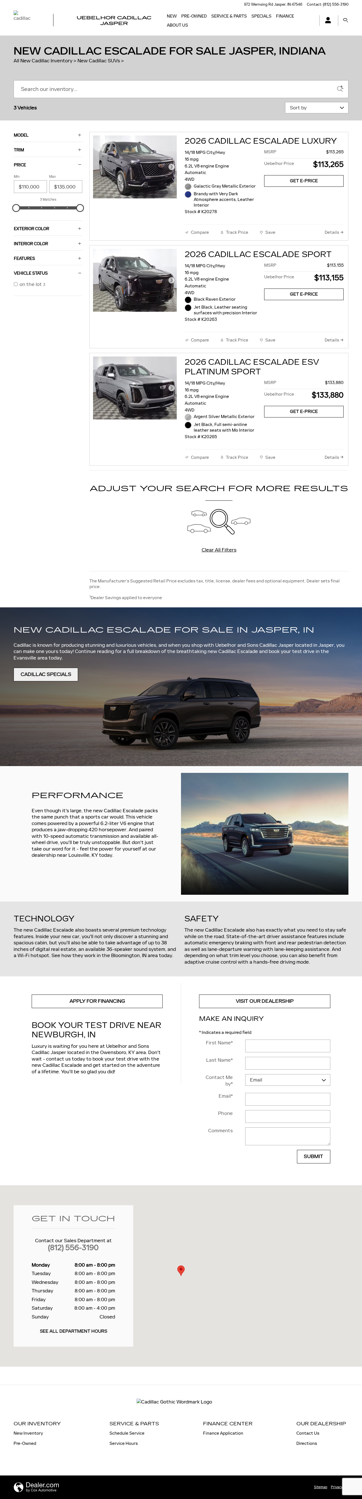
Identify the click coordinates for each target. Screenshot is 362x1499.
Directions (306, 1443)
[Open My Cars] (326, 20)
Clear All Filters (219, 550)
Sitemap (320, 1487)
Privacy (336, 1487)
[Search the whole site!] (345, 20)
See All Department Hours (73, 1331)
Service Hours (123, 1443)
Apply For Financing (97, 1001)
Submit (313, 1156)
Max (52, 177)
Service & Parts (229, 16)
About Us (177, 25)
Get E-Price (304, 181)
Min (17, 177)
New (172, 16)
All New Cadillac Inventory (43, 61)
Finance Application (223, 1433)
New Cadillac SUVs (98, 61)
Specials (261, 16)
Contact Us (307, 1433)
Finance (285, 16)
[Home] (28, 20)
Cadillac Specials (46, 674)
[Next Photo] (171, 167)
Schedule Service (127, 1433)
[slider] (16, 208)
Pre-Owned (194, 16)
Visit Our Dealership (265, 1001)
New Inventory (28, 1433)
